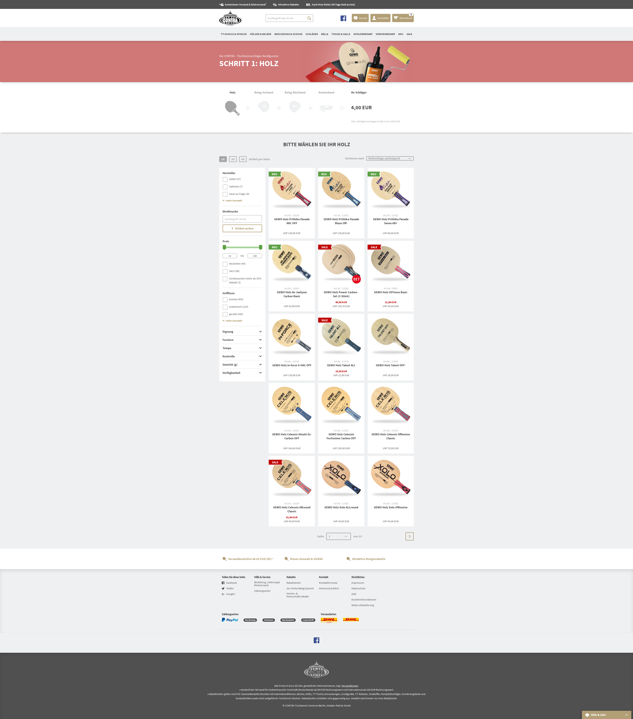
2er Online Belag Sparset (300, 588)
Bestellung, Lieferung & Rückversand (267, 584)
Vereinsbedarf (385, 34)
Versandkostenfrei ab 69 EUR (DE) (250, 559)
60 (242, 159)
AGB (353, 593)
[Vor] (410, 536)
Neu (400, 34)
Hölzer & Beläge (260, 34)
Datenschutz (358, 588)
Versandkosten (350, 685)
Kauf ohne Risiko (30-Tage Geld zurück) (333, 4)
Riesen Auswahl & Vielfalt (306, 559)
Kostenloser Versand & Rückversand (245, 4)
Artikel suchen (244, 228)
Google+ (230, 594)
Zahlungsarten (262, 590)
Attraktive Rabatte (288, 4)
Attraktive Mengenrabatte (368, 559)
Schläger (312, 34)
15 (223, 159)
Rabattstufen (293, 582)
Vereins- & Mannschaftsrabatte (297, 595)
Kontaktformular (328, 582)
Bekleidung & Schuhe (288, 34)
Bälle (324, 34)
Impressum (357, 582)
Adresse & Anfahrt (329, 588)
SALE (409, 34)
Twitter (230, 588)
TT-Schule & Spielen (234, 34)
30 (233, 159)
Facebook (231, 582)
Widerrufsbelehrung (362, 605)
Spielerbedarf (363, 34)
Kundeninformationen (363, 599)
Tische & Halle (341, 34)
